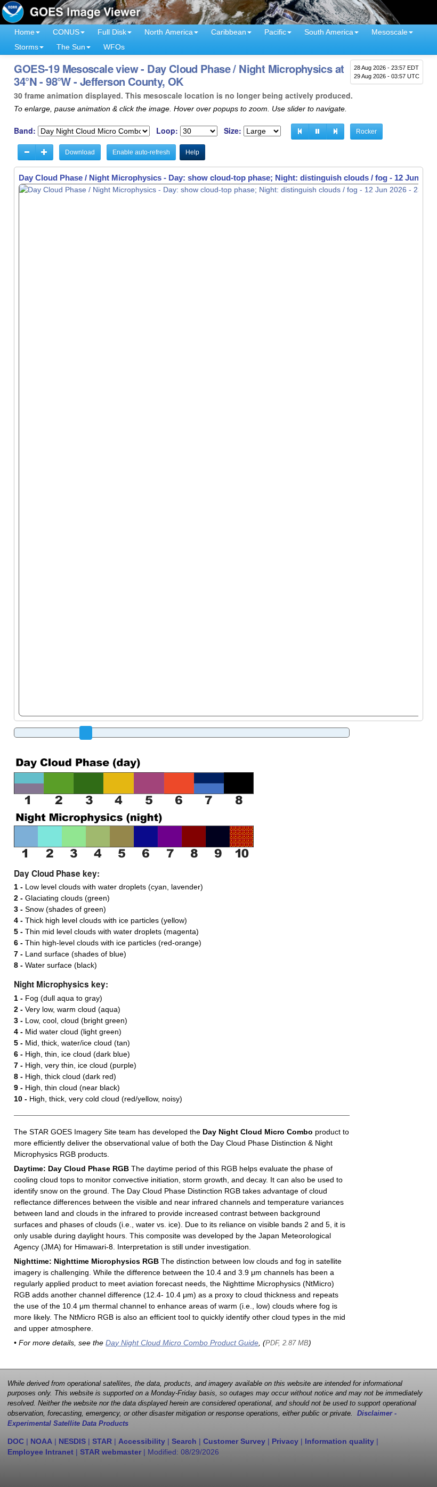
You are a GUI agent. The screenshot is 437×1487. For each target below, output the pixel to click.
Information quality (339, 1441)
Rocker (366, 131)
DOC (15, 1441)
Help (192, 152)
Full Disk (112, 32)
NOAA (41, 1441)
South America (328, 32)
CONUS (66, 32)
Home (24, 32)
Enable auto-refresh (141, 152)
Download (80, 152)
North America (168, 32)
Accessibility (141, 1441)
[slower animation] (27, 152)
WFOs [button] (114, 47)
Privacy (285, 1441)
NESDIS (72, 1441)
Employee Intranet (40, 1452)
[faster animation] (44, 152)
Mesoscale (389, 32)
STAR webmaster (110, 1452)
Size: (232, 130)
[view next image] (335, 132)
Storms (26, 47)
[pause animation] (318, 132)
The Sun (70, 47)
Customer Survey (234, 1441)
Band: (25, 130)
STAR (102, 1441)
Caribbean (228, 32)
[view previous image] (300, 132)
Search (184, 1441)
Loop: (167, 130)
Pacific (275, 32)
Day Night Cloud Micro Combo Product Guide (182, 1342)
